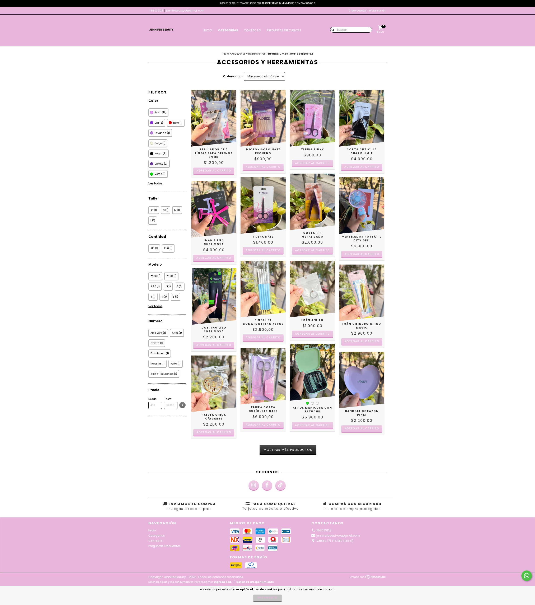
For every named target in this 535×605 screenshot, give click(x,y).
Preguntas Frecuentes (284, 30)
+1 (317, 403)
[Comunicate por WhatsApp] (526, 575)
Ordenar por (233, 76)
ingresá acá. (223, 582)
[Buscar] (332, 29)
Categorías (228, 30)
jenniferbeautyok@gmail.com (185, 10)
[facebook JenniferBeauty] (267, 485)
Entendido (267, 597)
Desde (152, 399)
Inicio (208, 30)
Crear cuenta (357, 10)
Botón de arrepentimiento (255, 582)
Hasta (168, 399)
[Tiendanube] (368, 578)
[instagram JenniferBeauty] (253, 485)
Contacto (252, 30)
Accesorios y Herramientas (248, 53)
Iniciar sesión (377, 10)
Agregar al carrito (312, 425)
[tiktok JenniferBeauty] (280, 485)
